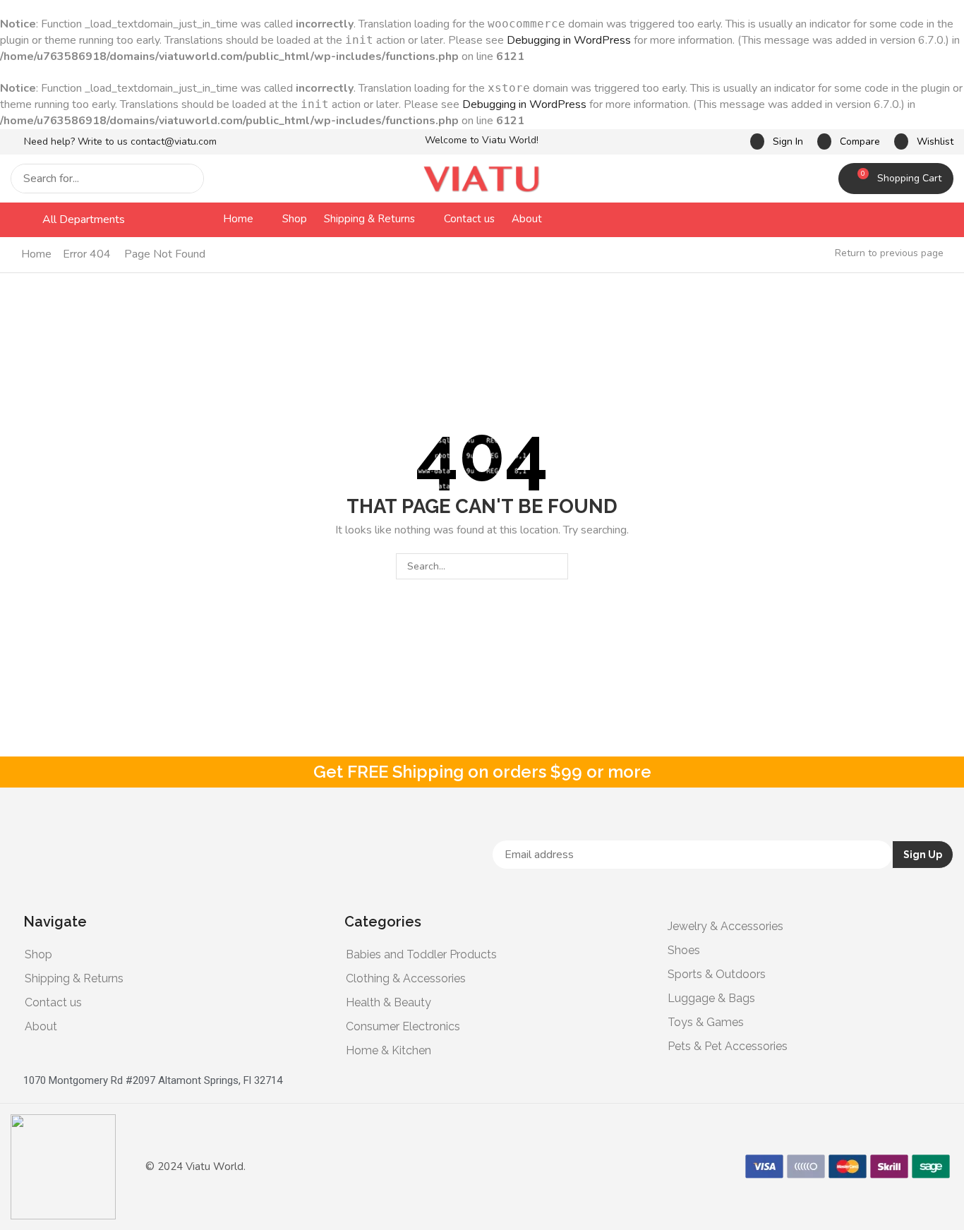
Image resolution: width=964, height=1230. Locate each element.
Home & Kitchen (388, 1050)
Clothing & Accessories (406, 978)
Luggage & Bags (711, 998)
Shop (38, 954)
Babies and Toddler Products (421, 954)
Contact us (53, 1002)
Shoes (684, 950)
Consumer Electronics (403, 1026)
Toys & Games (706, 1022)
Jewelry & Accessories (725, 926)
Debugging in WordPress (569, 40)
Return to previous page (889, 253)
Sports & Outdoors (717, 974)
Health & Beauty (388, 1002)
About (41, 1026)
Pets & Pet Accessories (728, 1046)
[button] (776, 141)
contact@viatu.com (174, 141)
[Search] (189, 178)
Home (36, 254)
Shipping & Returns (74, 978)
